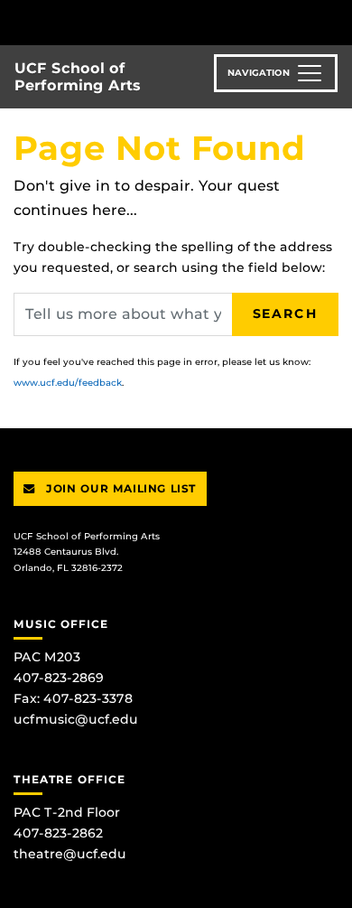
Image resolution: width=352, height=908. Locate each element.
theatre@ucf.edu (70, 854)
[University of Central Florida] (137, 22)
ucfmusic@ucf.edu (76, 719)
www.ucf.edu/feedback (68, 383)
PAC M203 (47, 657)
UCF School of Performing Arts (77, 77)
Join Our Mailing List (119, 488)
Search (285, 313)
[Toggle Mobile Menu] (333, 21)
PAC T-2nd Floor (67, 812)
